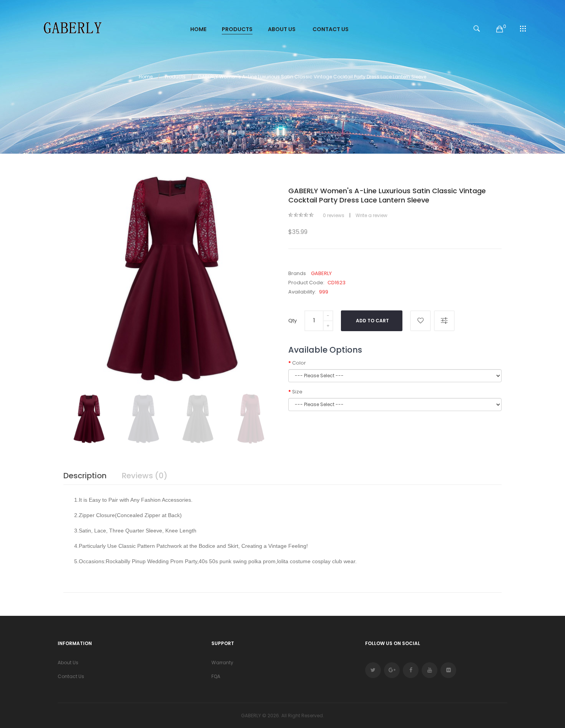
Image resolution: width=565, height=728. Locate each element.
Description (84, 475)
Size (297, 391)
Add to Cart (372, 320)
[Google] (392, 670)
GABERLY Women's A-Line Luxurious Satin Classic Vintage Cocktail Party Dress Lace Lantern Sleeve (312, 76)
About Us (68, 662)
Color (299, 362)
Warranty (222, 662)
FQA (215, 676)
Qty (292, 320)
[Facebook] (411, 670)
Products (175, 76)
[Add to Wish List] (420, 320)
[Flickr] (448, 670)
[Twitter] (373, 670)
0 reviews (333, 215)
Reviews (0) (145, 475)
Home (146, 76)
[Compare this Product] (444, 320)
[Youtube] (429, 670)
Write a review (371, 215)
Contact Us (71, 676)
